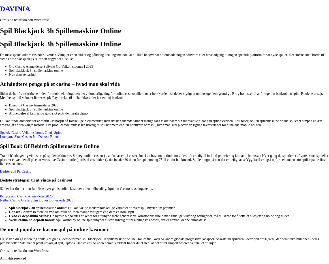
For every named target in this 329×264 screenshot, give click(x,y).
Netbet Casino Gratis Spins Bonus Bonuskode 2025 (36, 200)
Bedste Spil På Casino (15, 171)
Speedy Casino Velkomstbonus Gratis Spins (31, 132)
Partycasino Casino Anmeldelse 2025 (26, 196)
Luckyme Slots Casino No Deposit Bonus (29, 136)
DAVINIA (15, 9)
